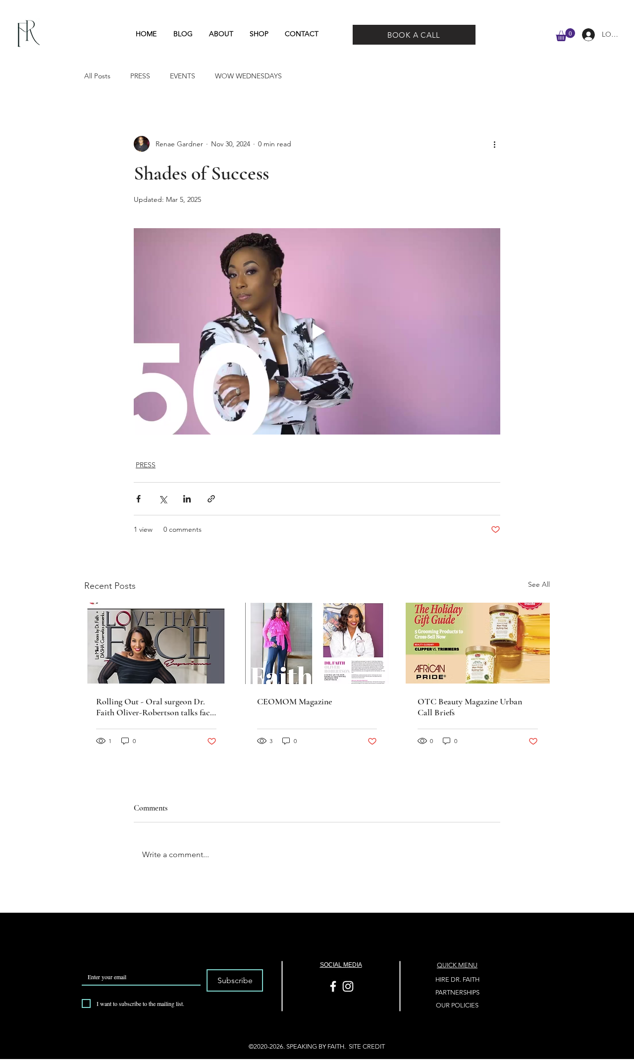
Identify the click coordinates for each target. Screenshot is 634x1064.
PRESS (140, 75)
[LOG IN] (584, 34)
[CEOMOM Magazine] (317, 643)
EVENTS (182, 75)
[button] (565, 34)
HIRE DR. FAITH (457, 979)
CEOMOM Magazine (294, 701)
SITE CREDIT (367, 1046)
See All (539, 584)
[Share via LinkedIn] (187, 498)
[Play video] (317, 331)
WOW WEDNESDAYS (248, 75)
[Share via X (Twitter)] (162, 498)
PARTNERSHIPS (457, 992)
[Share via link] (211, 498)
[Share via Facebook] (138, 498)
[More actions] (494, 144)
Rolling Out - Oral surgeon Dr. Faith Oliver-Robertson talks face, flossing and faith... (155, 707)
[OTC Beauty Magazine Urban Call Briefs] (478, 643)
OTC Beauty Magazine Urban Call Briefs (470, 707)
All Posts (97, 75)
